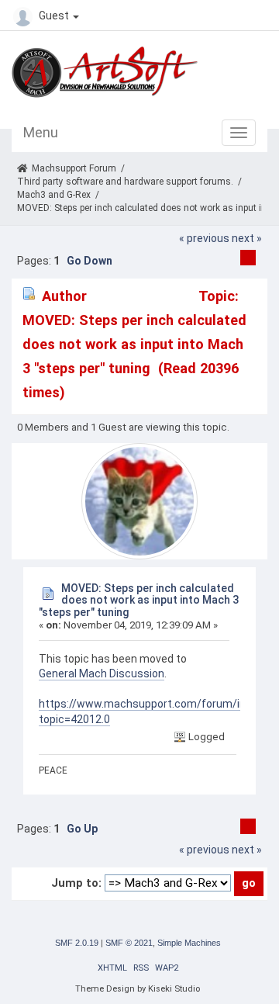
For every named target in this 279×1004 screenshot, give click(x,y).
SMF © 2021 (129, 942)
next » (247, 238)
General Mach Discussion (101, 673)
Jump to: (76, 883)
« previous (204, 238)
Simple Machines (189, 942)
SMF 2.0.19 (76, 942)
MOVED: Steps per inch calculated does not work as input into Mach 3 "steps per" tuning (139, 600)
